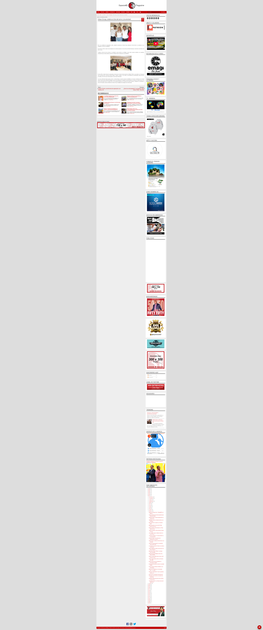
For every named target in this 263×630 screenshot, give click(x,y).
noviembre (151, 498)
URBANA (106, 12)
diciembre (151, 497)
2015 (149, 591)
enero (150, 583)
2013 (149, 594)
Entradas (150, 375)
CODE (165, 627)
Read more (111, 99)
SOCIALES (123, 12)
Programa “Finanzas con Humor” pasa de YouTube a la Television (154, 462)
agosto (150, 502)
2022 (149, 494)
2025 (149, 490)
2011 (149, 597)
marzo (150, 509)
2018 (149, 587)
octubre (150, 499)
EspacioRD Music (149, 454)
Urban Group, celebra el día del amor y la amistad (114, 19)
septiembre (151, 501)
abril (150, 508)
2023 (149, 492)
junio (150, 505)
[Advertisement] (155, 260)
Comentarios (150, 377)
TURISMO (127, 12)
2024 (149, 491)
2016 (149, 590)
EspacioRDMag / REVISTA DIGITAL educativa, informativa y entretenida (116, 627)
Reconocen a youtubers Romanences (156, 574)
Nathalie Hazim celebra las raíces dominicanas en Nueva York (157, 421)
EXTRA (98, 12)
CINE (131, 12)
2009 (149, 600)
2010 (149, 598)
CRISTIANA (118, 12)
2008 (149, 601)
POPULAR (102, 12)
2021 (149, 495)
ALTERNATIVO (112, 12)
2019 (149, 586)
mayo (150, 506)
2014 (149, 593)
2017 (149, 589)
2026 (149, 488)
